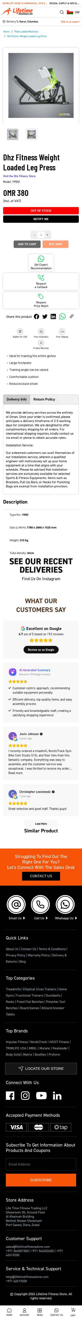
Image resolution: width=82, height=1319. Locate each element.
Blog (22, 961)
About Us (12, 949)
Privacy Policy (15, 955)
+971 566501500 (17, 1251)
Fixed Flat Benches (30, 1002)
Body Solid (13, 1054)
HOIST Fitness (59, 1042)
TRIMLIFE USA (16, 1048)
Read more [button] (15, 773)
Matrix (28, 1054)
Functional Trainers (30, 995)
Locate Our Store (44, 1069)
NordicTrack (39, 1042)
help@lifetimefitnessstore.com (27, 1277)
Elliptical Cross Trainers (40, 989)
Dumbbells (53, 995)
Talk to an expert (70, 21)
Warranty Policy (39, 955)
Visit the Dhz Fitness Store (19, 176)
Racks (10, 1002)
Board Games (30, 1008)
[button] (73, 12)
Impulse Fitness (17, 1042)
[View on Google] (12, 736)
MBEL (33, 1048)
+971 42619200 (16, 1281)
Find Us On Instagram (41, 578)
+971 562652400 (42, 1251)
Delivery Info (17, 399)
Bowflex (41, 1054)
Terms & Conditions (52, 949)
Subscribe (41, 1180)
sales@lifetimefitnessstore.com (28, 1246)
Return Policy (44, 399)
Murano (45, 1048)
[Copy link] (71, 316)
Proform (54, 1054)
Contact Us (41, 876)
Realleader (61, 1048)
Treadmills (13, 989)
